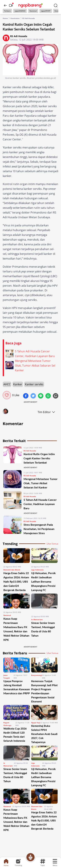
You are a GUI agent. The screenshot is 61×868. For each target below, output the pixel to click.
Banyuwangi (36, 675)
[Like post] (7, 395)
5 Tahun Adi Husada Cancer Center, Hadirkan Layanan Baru (40, 504)
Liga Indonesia (37, 570)
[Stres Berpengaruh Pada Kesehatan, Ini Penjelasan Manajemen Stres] (12, 525)
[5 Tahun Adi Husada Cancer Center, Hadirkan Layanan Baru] (12, 500)
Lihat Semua (52, 543)
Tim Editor (44, 412)
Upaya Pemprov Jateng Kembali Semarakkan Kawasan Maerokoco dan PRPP (16, 687)
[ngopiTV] (11, 5)
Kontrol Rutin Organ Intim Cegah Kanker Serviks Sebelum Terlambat (39, 458)
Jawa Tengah (6, 676)
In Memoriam (37, 619)
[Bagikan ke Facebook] (26, 396)
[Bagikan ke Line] (41, 396)
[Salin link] (55, 396)
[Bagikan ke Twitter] (33, 396)
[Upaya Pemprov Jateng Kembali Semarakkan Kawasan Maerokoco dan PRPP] (16, 665)
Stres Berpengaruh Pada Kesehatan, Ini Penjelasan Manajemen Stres (39, 529)
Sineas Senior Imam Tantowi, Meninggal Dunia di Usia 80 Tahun (15, 775)
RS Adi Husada (28, 18)
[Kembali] (5, 5)
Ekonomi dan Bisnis (11, 570)
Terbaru (7, 11)
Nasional (33, 11)
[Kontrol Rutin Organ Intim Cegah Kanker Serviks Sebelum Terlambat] (12, 455)
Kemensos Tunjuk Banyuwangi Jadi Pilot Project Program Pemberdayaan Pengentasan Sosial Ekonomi (44, 691)
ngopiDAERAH (20, 11)
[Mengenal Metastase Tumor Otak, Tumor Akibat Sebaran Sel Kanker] (12, 480)
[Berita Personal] (30, 857)
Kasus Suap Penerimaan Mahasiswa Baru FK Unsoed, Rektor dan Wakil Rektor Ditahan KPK (16, 819)
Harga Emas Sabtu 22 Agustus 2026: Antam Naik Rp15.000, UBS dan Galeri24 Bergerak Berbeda (16, 582)
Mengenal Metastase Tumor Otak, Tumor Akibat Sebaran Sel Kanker (40, 483)
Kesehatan (15, 18)
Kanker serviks (34, 384)
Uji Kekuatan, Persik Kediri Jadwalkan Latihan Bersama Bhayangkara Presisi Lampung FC (43, 582)
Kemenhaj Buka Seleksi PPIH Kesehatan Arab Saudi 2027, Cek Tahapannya (44, 734)
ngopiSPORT (45, 11)
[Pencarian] (55, 5)
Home (5, 18)
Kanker (17, 384)
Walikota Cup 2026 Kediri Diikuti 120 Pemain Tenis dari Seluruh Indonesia (15, 734)
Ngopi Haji (35, 722)
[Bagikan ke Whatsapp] (48, 396)
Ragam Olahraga (7, 723)
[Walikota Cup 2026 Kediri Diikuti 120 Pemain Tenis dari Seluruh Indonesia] (16, 712)
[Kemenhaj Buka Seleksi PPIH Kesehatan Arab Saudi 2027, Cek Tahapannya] (44, 712)
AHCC (7, 384)
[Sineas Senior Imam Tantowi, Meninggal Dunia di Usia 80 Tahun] (44, 603)
